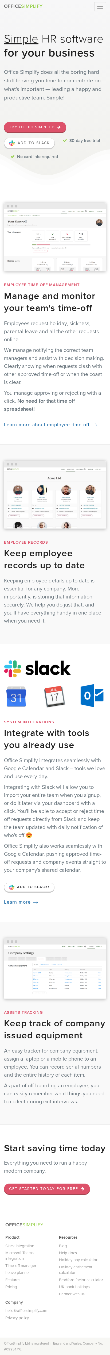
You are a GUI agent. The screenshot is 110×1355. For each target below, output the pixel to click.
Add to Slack (33, 143)
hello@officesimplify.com (26, 1310)
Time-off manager (20, 1265)
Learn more (17, 902)
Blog (63, 1245)
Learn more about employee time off (46, 425)
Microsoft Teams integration (19, 1255)
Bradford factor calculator (81, 1279)
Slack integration (19, 1245)
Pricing (11, 1286)
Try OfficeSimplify (32, 127)
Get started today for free (44, 1189)
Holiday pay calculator (78, 1259)
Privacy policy (17, 1317)
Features (12, 1279)
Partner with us (72, 1294)
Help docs (68, 1252)
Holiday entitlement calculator (75, 1270)
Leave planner (17, 1272)
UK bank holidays (74, 1286)
